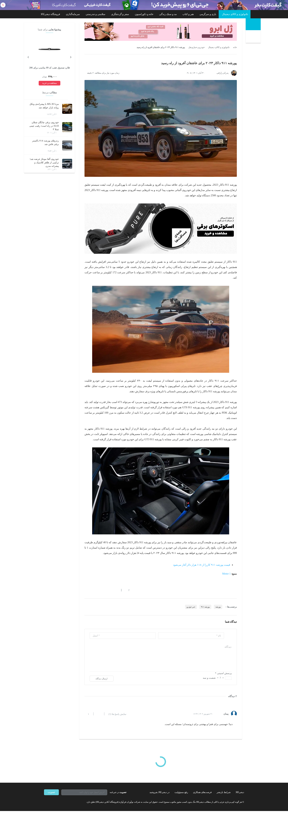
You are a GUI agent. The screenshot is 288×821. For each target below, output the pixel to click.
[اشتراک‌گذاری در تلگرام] (85, 590)
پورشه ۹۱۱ (205, 607)
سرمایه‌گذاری (73, 14)
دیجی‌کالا (240, 792)
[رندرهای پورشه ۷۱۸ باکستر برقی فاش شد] (67, 145)
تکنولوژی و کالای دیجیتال (235, 14)
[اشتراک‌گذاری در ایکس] (97, 590)
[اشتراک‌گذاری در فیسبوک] (103, 590)
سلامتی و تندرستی (95, 14)
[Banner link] (144, 5)
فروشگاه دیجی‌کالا (50, 14)
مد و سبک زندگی (168, 14)
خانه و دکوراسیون (144, 14)
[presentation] (70, 56)
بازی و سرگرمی (208, 14)
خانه (235, 47)
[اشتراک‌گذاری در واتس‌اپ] (91, 590)
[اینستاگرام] (51, 802)
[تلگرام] (45, 802)
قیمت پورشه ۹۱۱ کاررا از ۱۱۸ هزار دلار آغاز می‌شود (201, 564)
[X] (57, 802)
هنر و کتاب (188, 14)
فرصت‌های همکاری (202, 792)
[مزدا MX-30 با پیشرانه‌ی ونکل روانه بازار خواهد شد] (67, 109)
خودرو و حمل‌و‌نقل (196, 47)
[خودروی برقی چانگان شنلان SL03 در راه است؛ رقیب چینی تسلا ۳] (67, 127)
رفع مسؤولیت (181, 792)
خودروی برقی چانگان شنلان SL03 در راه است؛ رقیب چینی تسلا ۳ (44, 126)
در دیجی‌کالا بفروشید (160, 792)
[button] (127, 590)
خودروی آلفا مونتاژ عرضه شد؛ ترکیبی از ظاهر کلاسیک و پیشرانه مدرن (44, 162)
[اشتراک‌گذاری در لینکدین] (109, 590)
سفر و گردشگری (120, 14)
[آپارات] (63, 802)
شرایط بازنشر (224, 792)
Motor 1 (226, 573)
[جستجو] (253, 37)
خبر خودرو (191, 607)
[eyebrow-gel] (160, 31)
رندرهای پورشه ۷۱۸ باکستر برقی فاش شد (45, 142)
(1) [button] (117, 714)
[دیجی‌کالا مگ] (253, 24)
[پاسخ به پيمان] (99, 713)
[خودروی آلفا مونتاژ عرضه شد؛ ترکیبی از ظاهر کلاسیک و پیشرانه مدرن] (67, 164)
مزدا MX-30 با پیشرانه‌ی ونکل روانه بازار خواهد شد (44, 106)
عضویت (51, 792)
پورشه (218, 607)
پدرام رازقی (222, 73)
